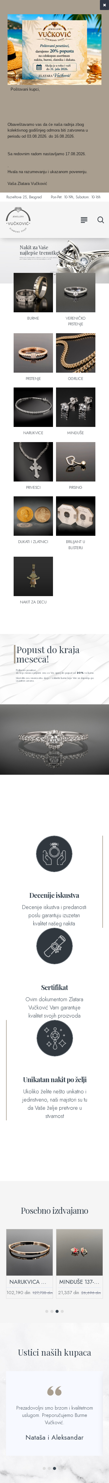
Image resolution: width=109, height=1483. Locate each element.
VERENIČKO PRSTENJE (75, 321)
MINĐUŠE (75, 433)
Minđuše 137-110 (79, 1282)
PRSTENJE (33, 378)
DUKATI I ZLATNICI (33, 542)
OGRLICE (75, 378)
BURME (33, 318)
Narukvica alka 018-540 (29, 1282)
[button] (46, 1311)
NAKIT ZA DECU (33, 602)
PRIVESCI (33, 487)
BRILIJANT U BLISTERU (75, 545)
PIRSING (75, 487)
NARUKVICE (33, 433)
